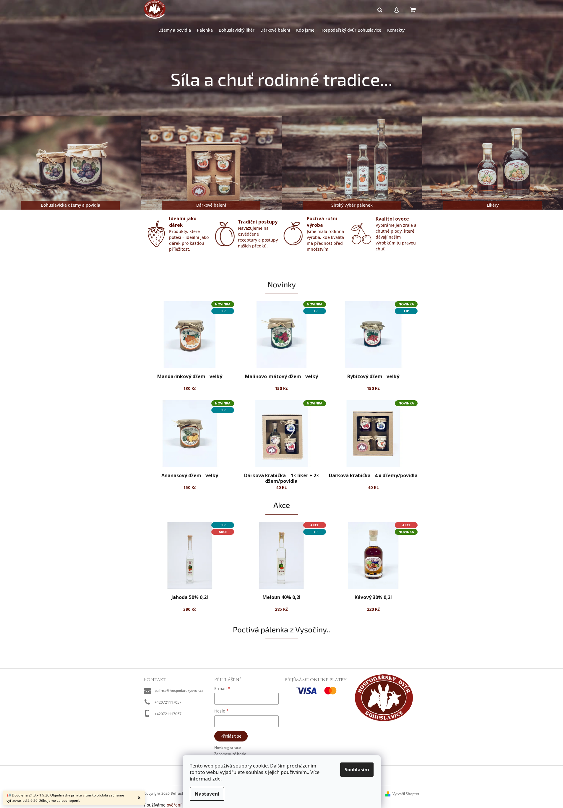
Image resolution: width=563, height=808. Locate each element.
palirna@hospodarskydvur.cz (179, 690)
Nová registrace (227, 747)
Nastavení (207, 794)
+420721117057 (168, 702)
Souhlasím (357, 769)
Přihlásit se (230, 736)
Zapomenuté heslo (230, 753)
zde (216, 778)
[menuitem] (174, 30)
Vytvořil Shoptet (405, 793)
